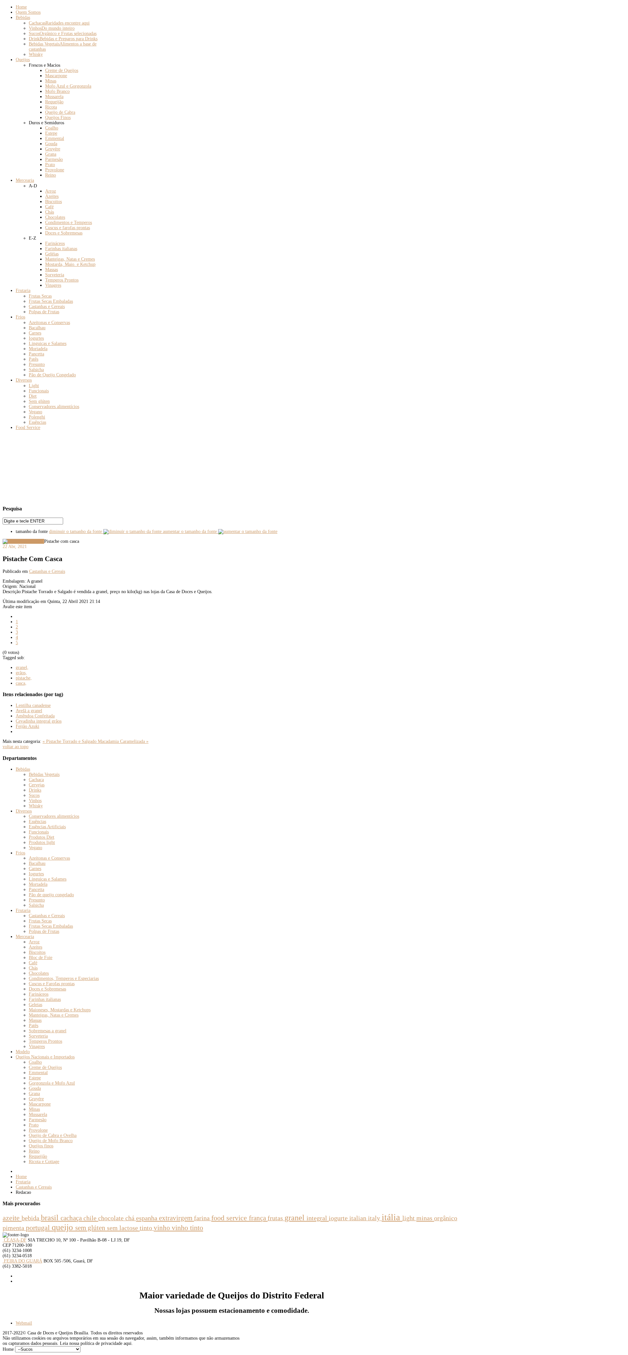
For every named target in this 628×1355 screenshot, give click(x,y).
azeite (12, 1218)
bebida (31, 1218)
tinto (147, 1227)
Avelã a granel (29, 710)
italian (358, 1218)
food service (230, 1218)
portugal (39, 1228)
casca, (21, 683)
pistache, (24, 678)
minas (425, 1218)
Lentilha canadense (33, 705)
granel (295, 1217)
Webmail (24, 1323)
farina (202, 1218)
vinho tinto (187, 1228)
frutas (276, 1218)
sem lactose (123, 1227)
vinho (163, 1228)
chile (90, 1218)
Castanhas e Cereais (47, 571)
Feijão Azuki (27, 726)
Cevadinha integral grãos (38, 721)
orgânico (445, 1218)
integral (317, 1218)
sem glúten (91, 1228)
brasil (51, 1217)
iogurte (339, 1218)
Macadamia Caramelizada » (123, 741)
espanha (147, 1218)
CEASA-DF (14, 1240)
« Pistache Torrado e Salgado (70, 741)
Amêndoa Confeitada (35, 715)
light (409, 1218)
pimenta (14, 1228)
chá (130, 1218)
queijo (63, 1227)
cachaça (72, 1218)
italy (375, 1218)
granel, (22, 667)
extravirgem (176, 1218)
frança (258, 1218)
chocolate (111, 1218)
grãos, (21, 672)
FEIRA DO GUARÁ (22, 1261)
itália (392, 1217)
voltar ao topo (15, 746)
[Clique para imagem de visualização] (23, 541)
